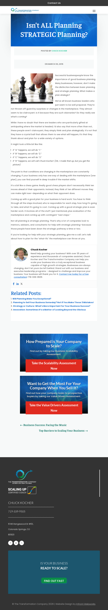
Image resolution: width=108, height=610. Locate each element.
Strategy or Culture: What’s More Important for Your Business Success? (51, 306)
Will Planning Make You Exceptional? (32, 298)
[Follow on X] (21, 543)
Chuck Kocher (59, 50)
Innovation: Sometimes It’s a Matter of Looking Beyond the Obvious (49, 309)
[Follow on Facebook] (10, 543)
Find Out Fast (54, 581)
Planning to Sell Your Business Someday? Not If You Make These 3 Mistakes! (53, 302)
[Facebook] (13, 284)
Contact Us (54, 3)
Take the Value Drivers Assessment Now (53, 407)
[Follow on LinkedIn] (16, 543)
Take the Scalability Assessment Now (54, 365)
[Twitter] (21, 284)
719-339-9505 (16, 511)
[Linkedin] (17, 284)
